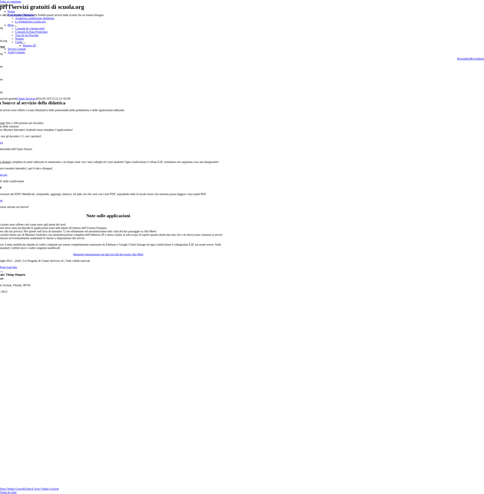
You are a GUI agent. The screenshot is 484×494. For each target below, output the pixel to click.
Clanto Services (26, 98)
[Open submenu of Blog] (14, 26)
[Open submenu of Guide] (24, 43)
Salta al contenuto (10, 1)
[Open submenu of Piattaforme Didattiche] (35, 15)
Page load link (8, 267)
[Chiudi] (1, 271)
